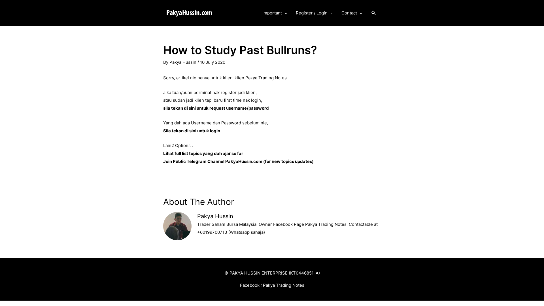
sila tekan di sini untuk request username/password (216, 108)
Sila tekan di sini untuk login (191, 130)
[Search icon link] (374, 13)
